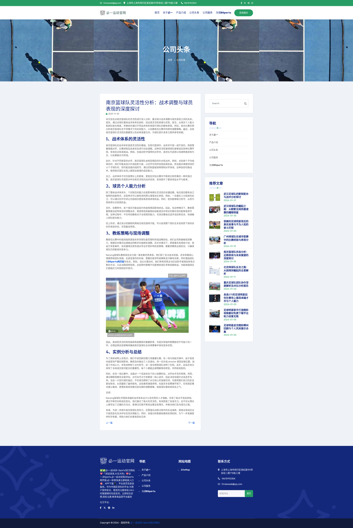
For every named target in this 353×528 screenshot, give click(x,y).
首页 (157, 12)
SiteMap (185, 469)
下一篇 (191, 423)
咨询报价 (243, 12)
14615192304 (190, 3)
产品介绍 (181, 12)
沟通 (223, 12)
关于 (168, 12)
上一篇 (109, 423)
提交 (249, 493)
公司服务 (207, 12)
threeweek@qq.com (112, 3)
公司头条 (194, 12)
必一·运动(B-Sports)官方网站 (145, 522)
